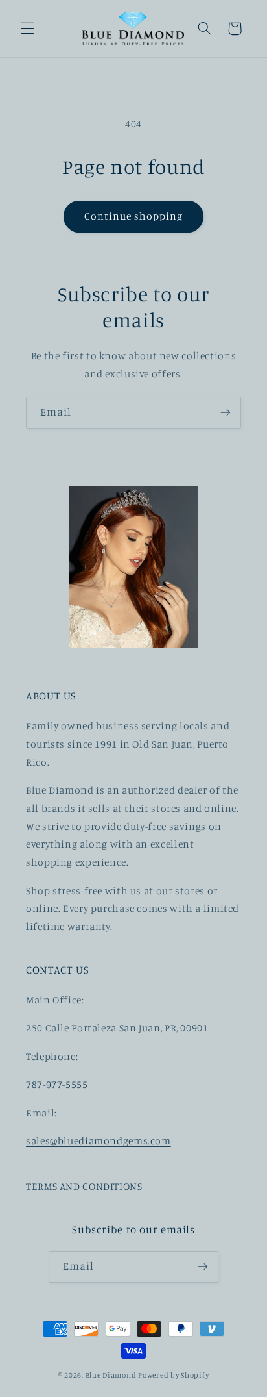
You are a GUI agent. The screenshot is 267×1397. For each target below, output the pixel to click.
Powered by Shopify (173, 1374)
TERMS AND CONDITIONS (84, 1186)
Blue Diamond (112, 1374)
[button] (27, 29)
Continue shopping (133, 216)
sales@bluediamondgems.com (98, 1141)
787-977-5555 (57, 1084)
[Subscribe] (225, 413)
